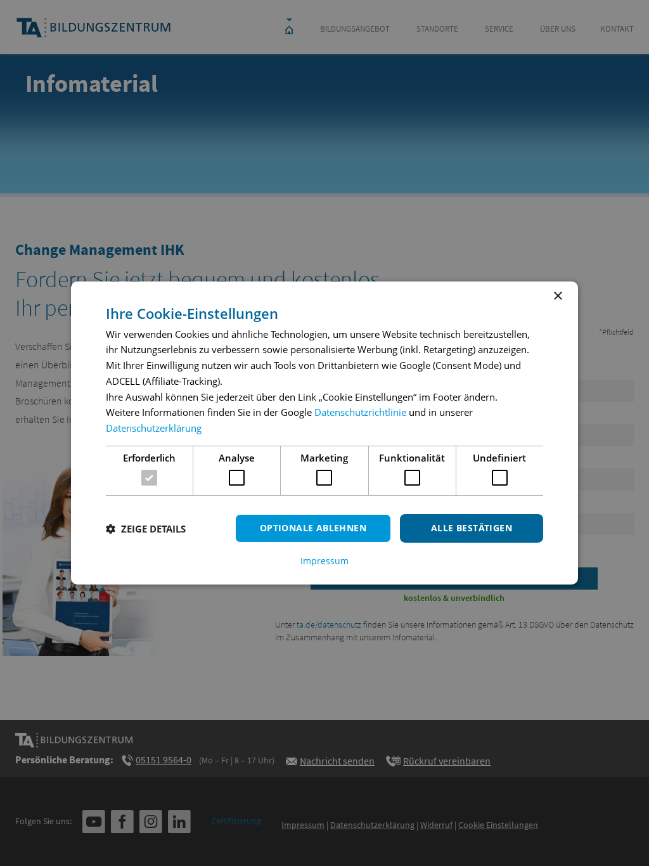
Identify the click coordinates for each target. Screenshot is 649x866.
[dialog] (324, 433)
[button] (146, 529)
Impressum (324, 561)
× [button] (557, 296)
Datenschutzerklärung (154, 428)
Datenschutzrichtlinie (360, 412)
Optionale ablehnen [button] (313, 528)
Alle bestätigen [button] (471, 528)
